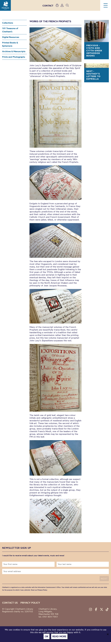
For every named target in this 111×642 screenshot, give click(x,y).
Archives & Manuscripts (13, 51)
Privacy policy (30, 602)
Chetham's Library (5, 5)
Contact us (10, 602)
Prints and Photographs (13, 57)
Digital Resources (10, 37)
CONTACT (48, 5)
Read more (59, 636)
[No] (107, 634)
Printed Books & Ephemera (10, 44)
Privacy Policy (42, 590)
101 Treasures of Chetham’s (10, 30)
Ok (46, 636)
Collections (7, 22)
